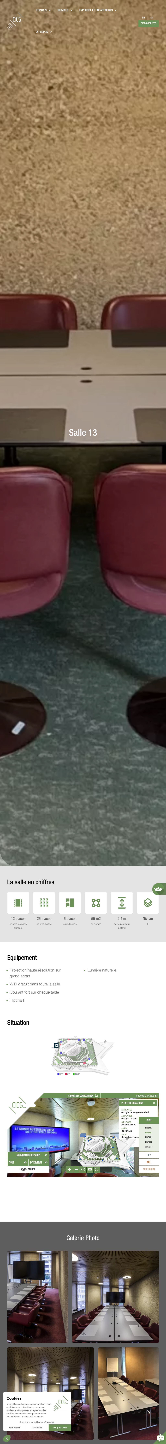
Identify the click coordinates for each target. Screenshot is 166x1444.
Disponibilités (148, 23)
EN (151, 18)
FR (143, 18)
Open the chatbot (159, 1437)
